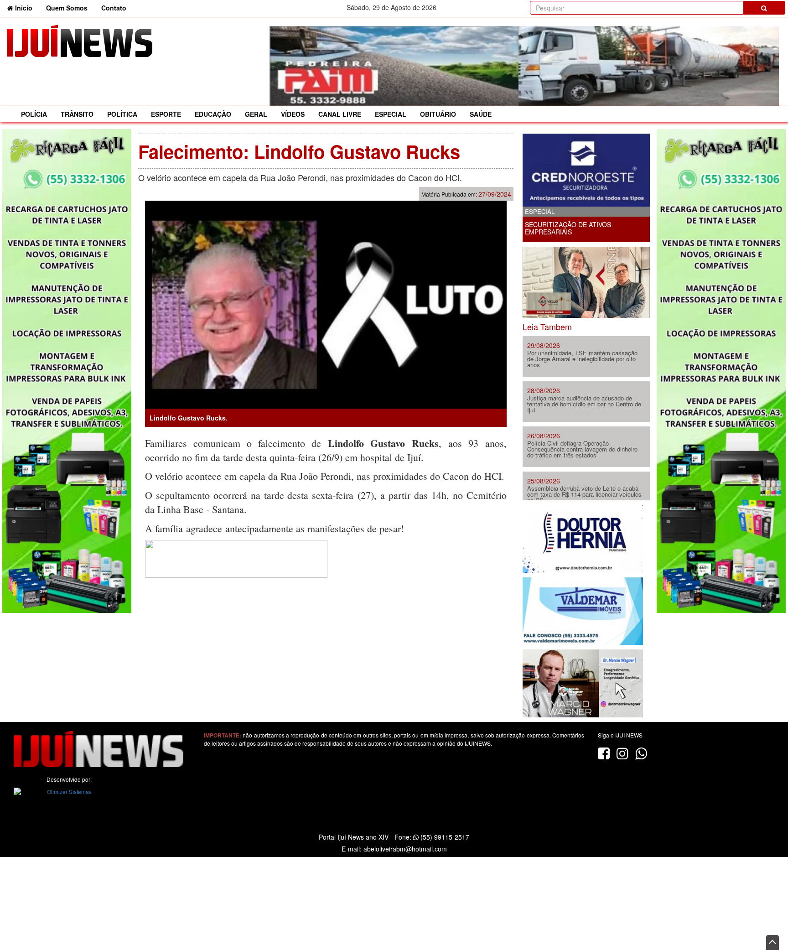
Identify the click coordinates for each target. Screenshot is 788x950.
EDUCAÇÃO (213, 114)
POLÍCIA (34, 114)
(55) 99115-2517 (444, 836)
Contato (113, 7)
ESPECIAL (390, 114)
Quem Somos (67, 7)
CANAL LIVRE (339, 114)
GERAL (256, 114)
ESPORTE (166, 114)
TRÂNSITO (77, 114)
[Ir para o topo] (772, 942)
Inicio (26, 7)
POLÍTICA (122, 114)
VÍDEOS (293, 114)
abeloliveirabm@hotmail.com (405, 848)
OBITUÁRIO (438, 114)
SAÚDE (481, 114)
